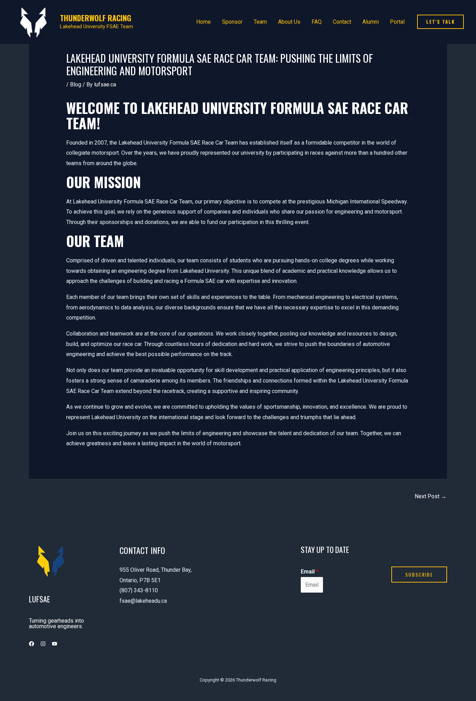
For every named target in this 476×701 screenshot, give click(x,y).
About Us (289, 21)
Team (260, 21)
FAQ (317, 21)
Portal (397, 21)
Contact (342, 21)
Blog (75, 84)
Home (203, 21)
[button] (440, 22)
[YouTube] (54, 643)
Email (309, 571)
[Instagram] (43, 643)
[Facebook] (31, 643)
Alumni (370, 21)
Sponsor (232, 21)
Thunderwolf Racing (95, 17)
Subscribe (419, 574)
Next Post (430, 496)
